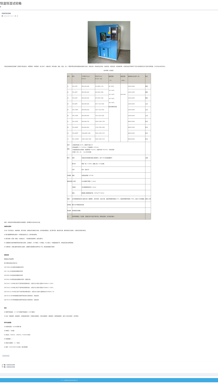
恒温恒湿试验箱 (6, 355)
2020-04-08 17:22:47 (9, 16)
